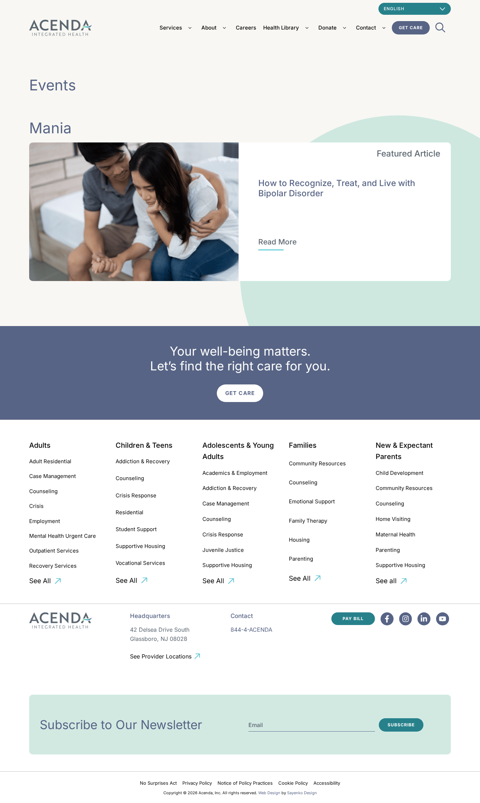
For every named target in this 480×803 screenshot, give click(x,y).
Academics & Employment (234, 473)
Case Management (52, 476)
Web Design (269, 792)
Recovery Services (53, 565)
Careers (246, 27)
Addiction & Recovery (143, 461)
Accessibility (326, 783)
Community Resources (317, 463)
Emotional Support (312, 501)
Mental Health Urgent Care (62, 536)
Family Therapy (308, 520)
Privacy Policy (197, 783)
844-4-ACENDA (251, 629)
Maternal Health (395, 534)
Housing (299, 539)
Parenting (301, 558)
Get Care (411, 27)
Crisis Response (136, 495)
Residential (129, 512)
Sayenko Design (302, 792)
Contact (366, 27)
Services (171, 27)
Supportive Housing (140, 546)
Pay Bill (353, 618)
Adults (40, 445)
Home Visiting (393, 519)
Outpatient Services (54, 550)
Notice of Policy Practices (245, 783)
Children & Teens (144, 445)
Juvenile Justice (223, 550)
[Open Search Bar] (440, 29)
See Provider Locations (161, 656)
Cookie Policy (293, 783)
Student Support (136, 529)
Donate (327, 27)
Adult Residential (50, 461)
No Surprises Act (158, 783)
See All (40, 581)
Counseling (43, 491)
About (208, 27)
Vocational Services (140, 563)
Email (255, 724)
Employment (44, 521)
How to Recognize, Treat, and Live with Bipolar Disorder (336, 188)
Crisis (36, 506)
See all (386, 581)
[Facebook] (387, 618)
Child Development (399, 473)
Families (303, 445)
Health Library (281, 27)
